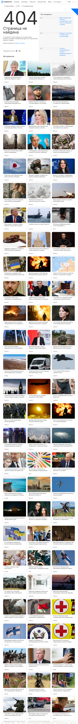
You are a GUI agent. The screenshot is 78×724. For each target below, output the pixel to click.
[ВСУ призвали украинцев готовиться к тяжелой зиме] (63, 96)
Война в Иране (10, 6)
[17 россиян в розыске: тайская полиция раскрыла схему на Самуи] (14, 439)
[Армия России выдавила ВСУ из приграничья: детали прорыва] (63, 341)
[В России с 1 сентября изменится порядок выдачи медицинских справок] (39, 537)
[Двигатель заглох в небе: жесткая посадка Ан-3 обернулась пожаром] (63, 512)
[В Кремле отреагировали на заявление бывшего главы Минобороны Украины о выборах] (14, 72)
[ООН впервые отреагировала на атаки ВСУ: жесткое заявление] (39, 145)
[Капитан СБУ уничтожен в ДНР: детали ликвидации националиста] (14, 145)
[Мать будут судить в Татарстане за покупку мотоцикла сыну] (39, 708)
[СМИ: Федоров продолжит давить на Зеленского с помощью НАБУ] (39, 292)
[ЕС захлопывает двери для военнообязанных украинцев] (14, 537)
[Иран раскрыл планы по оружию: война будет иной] (63, 194)
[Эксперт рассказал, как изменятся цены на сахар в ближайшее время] (39, 194)
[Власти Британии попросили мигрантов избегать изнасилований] (39, 488)
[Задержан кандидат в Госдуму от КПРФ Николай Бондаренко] (14, 243)
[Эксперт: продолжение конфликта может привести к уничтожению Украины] (14, 610)
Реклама (13, 722)
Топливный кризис (28, 6)
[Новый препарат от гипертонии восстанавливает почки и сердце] (63, 659)
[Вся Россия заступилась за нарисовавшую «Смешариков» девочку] (39, 463)
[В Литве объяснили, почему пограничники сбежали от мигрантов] (39, 72)
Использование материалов (62, 722)
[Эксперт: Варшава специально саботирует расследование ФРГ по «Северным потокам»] (63, 439)
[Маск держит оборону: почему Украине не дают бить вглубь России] (14, 219)
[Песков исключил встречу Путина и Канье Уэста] (39, 659)
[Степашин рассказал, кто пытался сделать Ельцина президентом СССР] (14, 463)
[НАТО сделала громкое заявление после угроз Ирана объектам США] (14, 341)
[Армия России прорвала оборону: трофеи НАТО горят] (14, 512)
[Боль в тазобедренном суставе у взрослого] (63, 390)
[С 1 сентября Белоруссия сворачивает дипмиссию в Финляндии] (39, 610)
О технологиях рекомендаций (33, 722)
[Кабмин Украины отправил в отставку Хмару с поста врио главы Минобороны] (39, 96)
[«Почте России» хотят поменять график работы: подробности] (63, 684)
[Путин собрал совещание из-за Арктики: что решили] (63, 463)
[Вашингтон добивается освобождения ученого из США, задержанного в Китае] (39, 635)
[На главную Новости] (7, 2)
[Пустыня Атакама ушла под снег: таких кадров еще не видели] (14, 365)
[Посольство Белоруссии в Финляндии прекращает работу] (63, 561)
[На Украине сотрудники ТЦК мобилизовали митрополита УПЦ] (14, 267)
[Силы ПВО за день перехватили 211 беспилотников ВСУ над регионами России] (14, 708)
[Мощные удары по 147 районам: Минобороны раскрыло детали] (39, 267)
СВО (18, 6)
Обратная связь (73, 722)
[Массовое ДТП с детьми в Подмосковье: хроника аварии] (63, 635)
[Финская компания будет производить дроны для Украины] (63, 586)
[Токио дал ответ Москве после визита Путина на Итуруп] (14, 170)
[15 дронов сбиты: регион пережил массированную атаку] (39, 365)
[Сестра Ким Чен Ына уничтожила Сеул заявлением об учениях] (63, 316)
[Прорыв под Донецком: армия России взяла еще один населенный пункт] (39, 414)
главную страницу (20, 43)
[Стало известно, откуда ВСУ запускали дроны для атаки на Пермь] (63, 72)
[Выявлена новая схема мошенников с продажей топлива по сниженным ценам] (39, 561)
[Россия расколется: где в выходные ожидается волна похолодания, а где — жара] (39, 684)
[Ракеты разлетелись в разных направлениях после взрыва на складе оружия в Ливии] (14, 316)
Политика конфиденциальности (48, 722)
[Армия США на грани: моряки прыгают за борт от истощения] (14, 659)
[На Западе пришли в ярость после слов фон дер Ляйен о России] (14, 121)
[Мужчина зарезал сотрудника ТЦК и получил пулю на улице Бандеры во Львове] (63, 537)
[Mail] (2, 2)
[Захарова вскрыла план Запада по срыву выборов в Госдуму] (39, 243)
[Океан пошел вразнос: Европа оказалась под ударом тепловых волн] (14, 488)
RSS (18, 722)
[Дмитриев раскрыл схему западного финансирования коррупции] (39, 341)
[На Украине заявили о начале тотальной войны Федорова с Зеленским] (63, 243)
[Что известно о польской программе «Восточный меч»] (14, 586)
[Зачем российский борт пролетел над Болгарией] (63, 488)
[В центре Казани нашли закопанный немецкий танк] (14, 96)
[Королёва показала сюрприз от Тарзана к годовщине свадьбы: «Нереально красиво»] (39, 512)
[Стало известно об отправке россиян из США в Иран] (39, 390)
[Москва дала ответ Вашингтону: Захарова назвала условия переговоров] (39, 121)
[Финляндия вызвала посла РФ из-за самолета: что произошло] (14, 635)
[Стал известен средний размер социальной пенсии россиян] (63, 292)
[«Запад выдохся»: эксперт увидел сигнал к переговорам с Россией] (14, 390)
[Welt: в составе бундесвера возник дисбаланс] (14, 414)
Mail (2, 722)
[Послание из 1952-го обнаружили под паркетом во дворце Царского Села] (63, 121)
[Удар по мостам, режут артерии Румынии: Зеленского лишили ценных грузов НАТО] (39, 316)
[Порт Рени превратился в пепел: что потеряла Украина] (63, 414)
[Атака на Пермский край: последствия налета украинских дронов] (63, 610)
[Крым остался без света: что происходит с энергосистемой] (39, 439)
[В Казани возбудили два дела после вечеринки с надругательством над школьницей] (63, 219)
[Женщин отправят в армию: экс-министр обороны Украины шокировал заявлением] (39, 170)
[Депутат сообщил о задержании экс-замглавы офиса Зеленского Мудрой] (63, 170)
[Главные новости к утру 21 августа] (39, 219)
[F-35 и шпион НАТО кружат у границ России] (63, 365)
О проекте (23, 722)
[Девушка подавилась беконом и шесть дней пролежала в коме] (39, 586)
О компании (7, 722)
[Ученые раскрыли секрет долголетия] (14, 561)
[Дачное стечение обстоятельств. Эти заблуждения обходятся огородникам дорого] (14, 684)
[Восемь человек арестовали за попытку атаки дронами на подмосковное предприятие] (63, 145)
